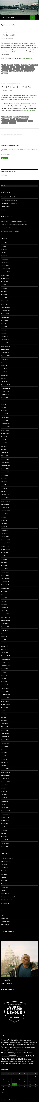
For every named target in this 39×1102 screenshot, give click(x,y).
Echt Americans (13, 228)
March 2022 (4, 414)
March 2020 (4, 491)
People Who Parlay (16, 87)
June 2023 (4, 365)
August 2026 (4, 243)
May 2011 (4, 833)
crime (22, 1042)
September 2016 (5, 627)
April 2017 (4, 604)
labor (23, 1052)
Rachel (30, 120)
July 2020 (3, 478)
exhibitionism (29, 66)
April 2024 (4, 333)
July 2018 (3, 556)
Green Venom (5, 871)
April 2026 (4, 256)
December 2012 (5, 772)
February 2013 (5, 765)
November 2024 (5, 310)
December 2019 (5, 501)
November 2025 (5, 272)
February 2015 (5, 688)
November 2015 (5, 659)
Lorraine (16, 69)
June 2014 (4, 714)
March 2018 (4, 569)
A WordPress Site (7, 17)
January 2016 (5, 652)
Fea (8, 1047)
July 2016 (3, 633)
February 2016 (5, 649)
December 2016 (5, 617)
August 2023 (4, 359)
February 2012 (5, 804)
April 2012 (4, 798)
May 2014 (4, 717)
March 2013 (4, 762)
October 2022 (5, 391)
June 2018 (4, 559)
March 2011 (4, 840)
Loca (34, 1053)
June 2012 (4, 791)
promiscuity (18, 1058)
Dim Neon (3, 32)
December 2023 (5, 346)
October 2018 (5, 546)
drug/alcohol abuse (21, 1045)
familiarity (5, 118)
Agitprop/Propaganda (7, 858)
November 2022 (5, 388)
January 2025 (5, 304)
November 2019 (5, 504)
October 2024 (5, 314)
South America (5, 893)
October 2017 (5, 585)
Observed (10, 84)
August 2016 (4, 630)
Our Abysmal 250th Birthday (9, 203)
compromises (25, 116)
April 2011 (4, 836)
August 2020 (4, 475)
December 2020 (5, 462)
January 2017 (5, 614)
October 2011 (5, 817)
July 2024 (3, 323)
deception (26, 1042)
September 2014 (5, 704)
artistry (10, 64)
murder (23, 1056)
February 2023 (5, 378)
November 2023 (5, 349)
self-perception (29, 71)
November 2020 (5, 465)
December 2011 (5, 811)
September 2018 (5, 549)
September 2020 (5, 472)
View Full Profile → (6, 983)
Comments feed (5, 921)
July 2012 (3, 788)
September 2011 (5, 820)
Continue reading (27, 58)
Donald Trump (7, 1044)
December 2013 (5, 733)
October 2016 (5, 623)
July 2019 (3, 517)
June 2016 (4, 636)
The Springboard (5, 206)
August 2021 (4, 436)
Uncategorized (5, 903)
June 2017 (4, 598)
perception (19, 71)
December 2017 (5, 578)
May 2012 (4, 794)
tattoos (4, 73)
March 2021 (4, 452)
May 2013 (4, 756)
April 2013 (4, 759)
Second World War (28, 1061)
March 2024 (4, 336)
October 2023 (5, 352)
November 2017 (5, 581)
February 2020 (5, 494)
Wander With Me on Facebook (11, 135)
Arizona (12, 1039)
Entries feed (4, 918)
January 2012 (5, 807)
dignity (35, 1042)
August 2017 (4, 591)
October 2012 (5, 778)
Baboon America (5, 861)
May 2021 (4, 446)
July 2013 (3, 749)
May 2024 (4, 330)
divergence (5, 66)
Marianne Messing (5, 1056)
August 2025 (4, 281)
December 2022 (5, 385)
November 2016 (5, 620)
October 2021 (5, 430)
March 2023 (4, 375)
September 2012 (5, 781)
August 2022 (4, 397)
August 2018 (4, 552)
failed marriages (7, 69)
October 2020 (5, 468)
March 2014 (4, 723)
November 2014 (5, 698)
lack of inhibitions (22, 118)
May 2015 (4, 678)
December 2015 (5, 656)
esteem (13, 66)
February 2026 (5, 262)
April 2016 (4, 643)
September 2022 (5, 394)
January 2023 (5, 381)
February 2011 (5, 843)
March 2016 (4, 646)
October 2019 (5, 507)
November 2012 (5, 775)
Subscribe (4, 158)
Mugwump (18, 1056)
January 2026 (5, 265)
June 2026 (4, 249)
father (4, 1047)
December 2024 (5, 307)
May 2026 (4, 252)
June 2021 (4, 443)
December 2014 (5, 694)
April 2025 (4, 294)
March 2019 (4, 530)
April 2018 (4, 565)
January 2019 (5, 536)
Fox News (16, 1047)
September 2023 (5, 356)
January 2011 (5, 846)
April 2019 (4, 527)
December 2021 (5, 423)
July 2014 (3, 710)
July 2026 (3, 246)
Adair (4, 64)
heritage (17, 1050)
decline (31, 1042)
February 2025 (5, 301)
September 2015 (5, 665)
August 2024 (4, 320)
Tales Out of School (6, 900)
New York (6, 1058)
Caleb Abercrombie (6, 1042)
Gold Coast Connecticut (27, 1047)
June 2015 (4, 675)
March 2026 (4, 259)
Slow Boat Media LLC (8, 931)
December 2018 (5, 539)
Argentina (4, 1040)
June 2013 (4, 752)
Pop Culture (18, 32)
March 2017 (4, 607)
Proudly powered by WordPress (8, 1099)
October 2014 (5, 701)
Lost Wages (4, 874)
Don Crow (4, 209)
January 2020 (5, 498)
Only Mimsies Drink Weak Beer (17, 221)
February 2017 (5, 610)
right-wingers (18, 1061)
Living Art (9, 35)
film (11, 1047)
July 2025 (3, 285)
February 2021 (5, 456)
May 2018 (4, 562)
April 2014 (4, 720)
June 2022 (4, 404)
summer (9, 1063)
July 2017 (3, 594)
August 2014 (4, 707)
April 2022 (4, 410)
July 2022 (3, 401)
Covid (19, 1042)
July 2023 (3, 362)
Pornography (4, 887)
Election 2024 (31, 1044)
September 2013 (5, 743)
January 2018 (5, 575)
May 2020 (4, 485)
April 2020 (4, 488)
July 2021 (3, 439)
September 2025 (5, 278)
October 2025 (5, 275)
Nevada (29, 1055)
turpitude (31, 1063)
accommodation (7, 116)
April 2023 (4, 372)
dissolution (33, 64)
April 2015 (4, 681)
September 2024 (5, 317)
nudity (12, 71)
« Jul (2, 1092)
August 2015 (4, 669)
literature (29, 1053)
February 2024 (5, 339)
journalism (18, 1053)
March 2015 (4, 685)
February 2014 (5, 727)
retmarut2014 (6, 980)
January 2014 (5, 730)
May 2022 (4, 407)
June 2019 (4, 520)
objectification (22, 120)
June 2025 (4, 288)
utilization (13, 123)
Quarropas (4, 890)
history (21, 1050)
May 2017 (4, 601)
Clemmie (17, 64)
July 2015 (3, 672)
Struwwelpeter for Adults (8, 896)
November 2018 (5, 543)
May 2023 (4, 368)
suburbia (3, 1063)
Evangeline (20, 66)
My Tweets (4, 175)
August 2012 (4, 785)
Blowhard (29, 1040)
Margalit (5, 71)
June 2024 (4, 327)
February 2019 (5, 533)
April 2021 (4, 449)
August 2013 (4, 746)
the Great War (25, 1063)
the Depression (17, 1063)
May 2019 (4, 523)
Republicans (5, 1061)
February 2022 (5, 417)
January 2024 (5, 343)
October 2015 (5, 662)
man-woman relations (28, 69)
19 (14, 1084)
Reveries (12, 1061)
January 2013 (5, 769)
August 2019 (4, 514)
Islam (25, 1050)
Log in (2, 915)
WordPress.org (5, 924)
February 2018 (5, 572)
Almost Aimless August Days (9, 197)
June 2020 (4, 481)
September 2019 (5, 510)
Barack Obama (21, 1040)
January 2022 (5, 420)
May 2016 (4, 639)
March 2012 (4, 801)
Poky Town (10, 32)
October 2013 (5, 740)
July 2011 (3, 827)
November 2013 (5, 736)
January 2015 (5, 691)
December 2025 (5, 268)
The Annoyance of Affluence (9, 200)
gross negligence (7, 1050)
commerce (25, 64)
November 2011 (5, 814)
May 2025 (4, 291)
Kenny (12, 118)
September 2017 (5, 588)
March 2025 (4, 297)
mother (12, 1055)
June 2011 (4, 830)
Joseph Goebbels (7, 1052)
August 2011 (4, 823)
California (14, 1042)
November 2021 (5, 427)
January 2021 (5, 459)
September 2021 (5, 433)
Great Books (4, 867)
